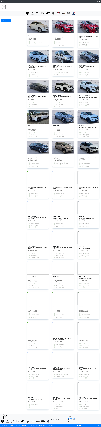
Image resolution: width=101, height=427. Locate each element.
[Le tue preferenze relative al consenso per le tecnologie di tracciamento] (1, 320)
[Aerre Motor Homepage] (4, 7)
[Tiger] (53, 13)
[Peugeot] (27, 13)
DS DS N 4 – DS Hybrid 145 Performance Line (37, 127)
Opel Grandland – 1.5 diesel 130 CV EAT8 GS (62, 248)
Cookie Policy (72, 419)
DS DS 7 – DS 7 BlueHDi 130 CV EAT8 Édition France (61, 309)
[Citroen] (32, 13)
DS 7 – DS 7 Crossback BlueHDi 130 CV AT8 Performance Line (62, 339)
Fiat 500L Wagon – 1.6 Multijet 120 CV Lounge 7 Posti (37, 67)
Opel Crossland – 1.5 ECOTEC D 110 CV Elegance (37, 188)
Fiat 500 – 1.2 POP (32, 37)
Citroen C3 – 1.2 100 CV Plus (85, 278)
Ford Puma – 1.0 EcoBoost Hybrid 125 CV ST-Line (37, 158)
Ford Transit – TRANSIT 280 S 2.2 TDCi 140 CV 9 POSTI (63, 67)
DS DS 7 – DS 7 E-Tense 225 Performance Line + (37, 309)
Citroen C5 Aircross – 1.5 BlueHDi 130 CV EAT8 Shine (88, 158)
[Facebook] (99, 1)
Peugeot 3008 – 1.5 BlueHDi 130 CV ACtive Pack (88, 188)
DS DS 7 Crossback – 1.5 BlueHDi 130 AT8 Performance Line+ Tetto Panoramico (88, 309)
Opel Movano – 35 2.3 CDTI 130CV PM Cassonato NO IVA (61, 369)
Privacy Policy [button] (72, 418)
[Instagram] (97, 1)
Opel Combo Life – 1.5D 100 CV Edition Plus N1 (87, 369)
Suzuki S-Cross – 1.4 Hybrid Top (61, 218)
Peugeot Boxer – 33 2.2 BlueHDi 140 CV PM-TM (62, 399)
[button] (6, 20)
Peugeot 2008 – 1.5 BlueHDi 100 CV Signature (61, 158)
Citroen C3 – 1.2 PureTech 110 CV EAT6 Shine (62, 97)
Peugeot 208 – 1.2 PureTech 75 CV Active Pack (88, 37)
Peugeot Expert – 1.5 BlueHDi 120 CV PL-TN (88, 399)
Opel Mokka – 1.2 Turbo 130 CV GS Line (87, 127)
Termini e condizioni (73, 421)
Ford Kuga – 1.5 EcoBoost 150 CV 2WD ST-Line (62, 278)
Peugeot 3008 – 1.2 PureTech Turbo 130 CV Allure (37, 278)
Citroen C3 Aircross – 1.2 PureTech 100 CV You (37, 369)
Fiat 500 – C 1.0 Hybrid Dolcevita (86, 218)
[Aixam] (73, 13)
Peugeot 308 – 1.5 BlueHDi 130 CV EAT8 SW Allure (37, 97)
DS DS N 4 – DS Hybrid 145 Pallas (35, 338)
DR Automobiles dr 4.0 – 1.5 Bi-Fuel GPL (88, 97)
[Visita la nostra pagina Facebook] (78, 425)
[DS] (42, 13)
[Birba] (68, 13)
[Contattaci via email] (2, 2)
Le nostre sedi (55, 419)
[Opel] (37, 13)
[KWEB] (97, 425)
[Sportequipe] (58, 13)
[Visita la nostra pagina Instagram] (80, 425)
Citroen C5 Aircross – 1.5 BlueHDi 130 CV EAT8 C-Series (37, 218)
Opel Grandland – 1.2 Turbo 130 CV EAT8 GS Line (62, 188)
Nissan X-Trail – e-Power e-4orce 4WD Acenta (62, 127)
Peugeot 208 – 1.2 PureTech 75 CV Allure (63, 37)
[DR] (48, 13)
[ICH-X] (63, 13)
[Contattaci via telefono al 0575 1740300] (4, 2)
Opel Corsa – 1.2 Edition (84, 248)
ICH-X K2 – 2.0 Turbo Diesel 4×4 (86, 338)
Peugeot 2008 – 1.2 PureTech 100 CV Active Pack (87, 67)
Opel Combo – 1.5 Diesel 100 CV (35, 399)
